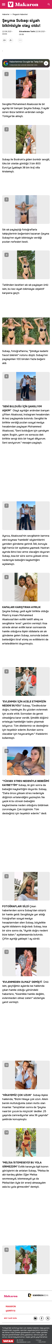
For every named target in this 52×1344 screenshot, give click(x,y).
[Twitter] (48, 1318)
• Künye (38, 1340)
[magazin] (10, 1296)
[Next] (35, 1318)
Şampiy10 (10, 1311)
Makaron (11, 1306)
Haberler (6, 14)
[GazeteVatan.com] (8, 1341)
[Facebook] (42, 1318)
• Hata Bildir (41, 1342)
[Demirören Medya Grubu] (38, 1296)
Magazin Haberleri (20, 14)
